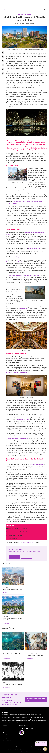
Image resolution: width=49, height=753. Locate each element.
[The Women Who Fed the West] (13, 671)
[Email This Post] (3, 65)
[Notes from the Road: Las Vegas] (13, 576)
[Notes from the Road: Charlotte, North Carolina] (13, 605)
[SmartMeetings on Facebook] (3, 52)
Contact (3, 730)
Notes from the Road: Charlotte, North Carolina (12, 619)
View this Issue (26, 557)
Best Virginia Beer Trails (20, 257)
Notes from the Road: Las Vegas (12, 589)
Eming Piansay (30, 658)
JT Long (5, 592)
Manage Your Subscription (8, 740)
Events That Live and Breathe (12, 654)
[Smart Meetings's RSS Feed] (32, 728)
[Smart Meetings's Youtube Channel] (27, 728)
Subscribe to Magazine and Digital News (36, 699)
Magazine (4, 732)
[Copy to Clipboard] (3, 69)
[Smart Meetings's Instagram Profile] (24, 728)
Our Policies (4, 738)
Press (3, 736)
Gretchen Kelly (20, 23)
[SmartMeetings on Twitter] (3, 56)
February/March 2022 (28, 542)
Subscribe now (14, 557)
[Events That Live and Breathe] (13, 641)
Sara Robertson (6, 658)
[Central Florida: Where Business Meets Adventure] (36, 641)
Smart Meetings (5, 9)
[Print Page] (3, 73)
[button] (45, 749)
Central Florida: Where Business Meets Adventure (35, 654)
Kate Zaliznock (6, 623)
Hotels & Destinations (24, 14)
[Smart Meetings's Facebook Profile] (22, 728)
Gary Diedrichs (6, 687)
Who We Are (5, 728)
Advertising (4, 734)
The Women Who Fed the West (12, 684)
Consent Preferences (24, 751)
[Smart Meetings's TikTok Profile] (29, 728)
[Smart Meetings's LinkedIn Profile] (20, 728)
